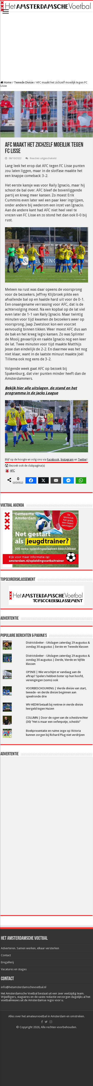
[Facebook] (42, 1022)
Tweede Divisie (24, 82)
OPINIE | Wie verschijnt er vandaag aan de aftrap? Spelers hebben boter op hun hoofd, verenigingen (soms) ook (55, 676)
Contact (6, 955)
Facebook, (53, 459)
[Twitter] (46, 1022)
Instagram (67, 459)
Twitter (82, 459)
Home (7, 82)
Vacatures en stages (14, 969)
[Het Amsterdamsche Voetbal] (46, 6)
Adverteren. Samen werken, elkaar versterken (30, 948)
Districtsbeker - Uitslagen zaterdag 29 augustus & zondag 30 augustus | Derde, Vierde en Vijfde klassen (58, 660)
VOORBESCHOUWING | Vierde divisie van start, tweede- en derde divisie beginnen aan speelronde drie (56, 692)
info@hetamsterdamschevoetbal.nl (23, 987)
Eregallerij (7, 962)
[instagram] (51, 1022)
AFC (12, 470)
